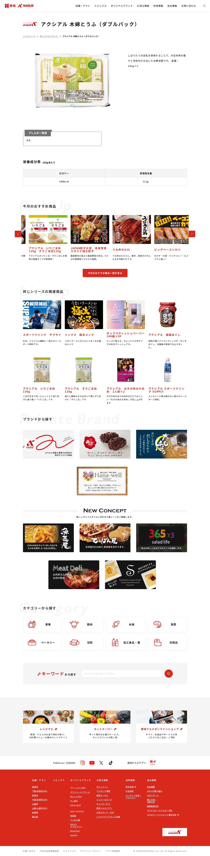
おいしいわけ (76, 796)
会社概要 (151, 786)
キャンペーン (102, 786)
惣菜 (173, 624)
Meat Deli (75, 830)
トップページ (29, 36)
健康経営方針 (153, 806)
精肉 (90, 624)
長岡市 (35, 795)
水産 (132, 624)
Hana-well (75, 805)
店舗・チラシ (82, 5)
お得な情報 (143, 5)
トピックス (100, 5)
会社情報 (172, 5)
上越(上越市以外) (40, 808)
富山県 (35, 816)
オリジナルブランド (122, 5)
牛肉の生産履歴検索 (49, 851)
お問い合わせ (188, 5)
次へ (190, 233)
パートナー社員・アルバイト (133, 796)
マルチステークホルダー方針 (160, 810)
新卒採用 (130, 786)
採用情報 (158, 5)
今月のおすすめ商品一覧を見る (105, 273)
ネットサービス (103, 804)
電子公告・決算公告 (152, 800)
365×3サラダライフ (76, 825)
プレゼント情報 (103, 791)
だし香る (74, 800)
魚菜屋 (73, 815)
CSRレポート (153, 795)
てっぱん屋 (75, 820)
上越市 (35, 804)
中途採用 (130, 791)
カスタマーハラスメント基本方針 (162, 814)
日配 (90, 642)
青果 (48, 624)
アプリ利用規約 (112, 851)
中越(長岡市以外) (40, 799)
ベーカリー (48, 642)
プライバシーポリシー (90, 851)
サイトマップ (69, 851)
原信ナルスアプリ (104, 808)
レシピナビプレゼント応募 (108, 816)
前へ (16, 233)
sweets (74, 835)
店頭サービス (102, 795)
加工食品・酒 (131, 642)
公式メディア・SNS (105, 812)
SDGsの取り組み (154, 791)
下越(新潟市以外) (40, 791)
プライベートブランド (80, 792)
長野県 (35, 812)
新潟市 (35, 786)
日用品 (173, 642)
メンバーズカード (104, 799)
